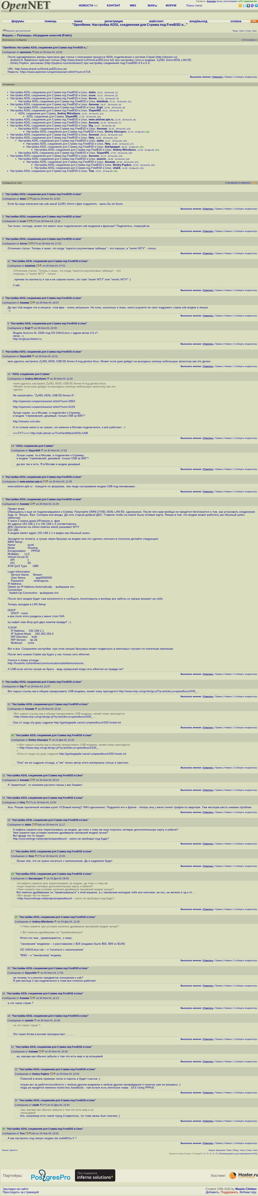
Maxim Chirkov (246, 1189)
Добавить (212, 1192)
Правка (228, 77)
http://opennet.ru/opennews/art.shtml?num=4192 (44, 406)
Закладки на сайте (15, 1189)
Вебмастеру (248, 1192)
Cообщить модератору (245, 77)
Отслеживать (249, 40)
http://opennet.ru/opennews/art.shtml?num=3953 (44, 401)
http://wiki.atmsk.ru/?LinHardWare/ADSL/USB (59, 433)
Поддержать (229, 1192)
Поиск (190, 5)
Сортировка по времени (238, 183)
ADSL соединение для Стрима (37, 113)
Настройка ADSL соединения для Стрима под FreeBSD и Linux (48, 92)
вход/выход (198, 21)
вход (219, 1)
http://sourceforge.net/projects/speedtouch (40, 838)
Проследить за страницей (21, 1192)
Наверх (228, 209)
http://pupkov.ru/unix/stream (63, 63)
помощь (51, 21)
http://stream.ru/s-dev (26, 421)
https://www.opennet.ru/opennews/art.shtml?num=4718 (55, 71)
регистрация (230, 1)
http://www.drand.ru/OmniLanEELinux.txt (87, 60)
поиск (78, 21)
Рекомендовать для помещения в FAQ (238, 1153)
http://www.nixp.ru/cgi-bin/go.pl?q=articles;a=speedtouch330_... (159, 691)
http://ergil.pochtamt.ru (27, 338)
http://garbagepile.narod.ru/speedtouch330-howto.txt (87, 722)
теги (198, 5)
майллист (156, 21)
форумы (17, 21)
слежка (236, 21)
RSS (254, 183)
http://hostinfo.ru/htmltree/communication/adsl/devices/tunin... (47, 663)
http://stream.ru (166, 56)
